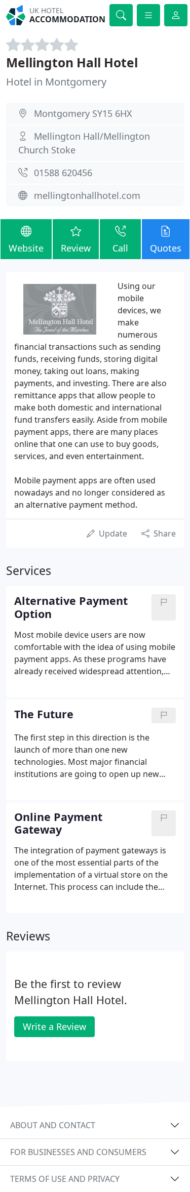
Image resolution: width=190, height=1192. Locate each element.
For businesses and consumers (78, 1152)
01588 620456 (63, 173)
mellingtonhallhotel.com (87, 195)
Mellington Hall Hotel (72, 62)
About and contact (52, 1125)
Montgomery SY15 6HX (83, 113)
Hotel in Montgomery (56, 82)
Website (26, 248)
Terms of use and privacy (65, 1178)
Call (120, 248)
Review (76, 248)
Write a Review (54, 1026)
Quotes (165, 248)
